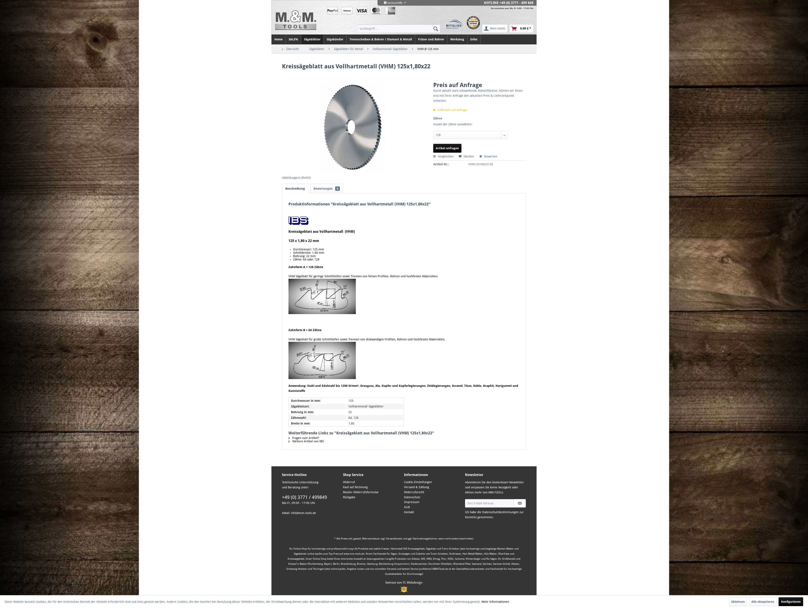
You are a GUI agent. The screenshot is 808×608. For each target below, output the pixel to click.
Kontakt (409, 512)
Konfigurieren (791, 601)
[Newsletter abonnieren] (520, 503)
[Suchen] (435, 28)
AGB (407, 507)
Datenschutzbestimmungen (500, 512)
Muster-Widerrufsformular (361, 492)
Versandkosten (394, 538)
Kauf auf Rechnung (355, 487)
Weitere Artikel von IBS (307, 441)
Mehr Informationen (495, 601)
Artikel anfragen (447, 148)
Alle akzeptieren (762, 601)
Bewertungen (326, 188)
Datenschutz (412, 497)
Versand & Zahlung (416, 487)
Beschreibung (295, 188)
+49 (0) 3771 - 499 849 (516, 3)
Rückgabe (349, 497)
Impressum (411, 502)
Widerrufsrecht (414, 492)
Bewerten (490, 156)
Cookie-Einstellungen (418, 482)
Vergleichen (445, 156)
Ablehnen (738, 601)
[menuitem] (398, 28)
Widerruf (349, 482)
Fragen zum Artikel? (305, 438)
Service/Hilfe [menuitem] (395, 2)
